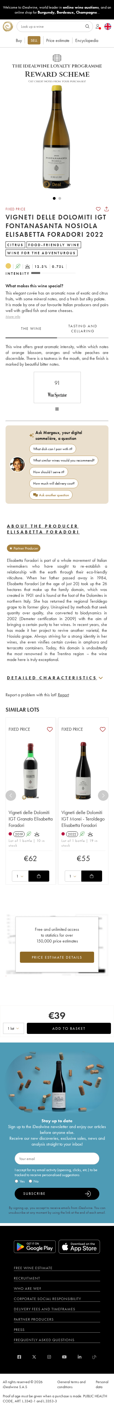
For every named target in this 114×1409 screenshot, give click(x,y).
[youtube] (64, 1357)
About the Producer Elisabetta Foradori (43, 529)
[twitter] (34, 1357)
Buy (19, 40)
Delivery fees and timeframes (44, 1308)
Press (19, 1329)
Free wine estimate (33, 1267)
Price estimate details (57, 957)
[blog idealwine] (94, 1357)
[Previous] (11, 795)
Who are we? (27, 1288)
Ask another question (54, 495)
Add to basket (69, 1028)
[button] (54, 136)
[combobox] (20, 876)
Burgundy (46, 12)
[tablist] (57, 328)
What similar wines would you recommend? (64, 460)
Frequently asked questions (44, 1339)
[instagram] (49, 1357)
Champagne (86, 12)
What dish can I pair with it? (52, 449)
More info (13, 316)
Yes (22, 1181)
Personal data (102, 1384)
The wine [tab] (31, 328)
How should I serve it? (48, 472)
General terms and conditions (71, 1384)
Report (63, 695)
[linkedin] (79, 1357)
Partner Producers (34, 1319)
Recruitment (27, 1278)
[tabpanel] (57, 355)
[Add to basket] (38, 876)
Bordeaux (65, 12)
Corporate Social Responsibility (47, 1298)
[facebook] (19, 1357)
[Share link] (106, 209)
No (35, 1181)
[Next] (103, 795)
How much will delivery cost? (54, 483)
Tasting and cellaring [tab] (82, 328)
